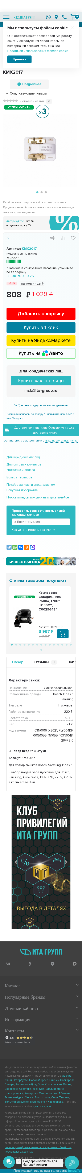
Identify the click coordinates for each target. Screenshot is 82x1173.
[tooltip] (8, 964)
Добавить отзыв (32, 101)
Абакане (64, 1093)
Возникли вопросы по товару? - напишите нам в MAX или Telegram (40, 416)
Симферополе (48, 1093)
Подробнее (31, 84)
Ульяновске (37, 1102)
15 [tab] (70, 644)
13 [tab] (62, 644)
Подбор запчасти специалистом (31, 485)
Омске (29, 1097)
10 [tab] (49, 644)
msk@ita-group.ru (40, 390)
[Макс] (32, 547)
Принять (19, 59)
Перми (67, 1084)
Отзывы (44, 662)
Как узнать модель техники (31, 530)
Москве (66, 1075)
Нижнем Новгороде (62, 1080)
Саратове (25, 1089)
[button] (16, 862)
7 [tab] (36, 644)
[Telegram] (9, 547)
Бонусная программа (22, 490)
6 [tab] (32, 644)
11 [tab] (53, 644)
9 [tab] (45, 644)
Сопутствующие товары (28, 93)
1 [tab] (36, 192)
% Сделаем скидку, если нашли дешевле (40, 405)
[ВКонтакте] (20, 547)
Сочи (54, 1097)
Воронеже (11, 1089)
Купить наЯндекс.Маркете (41, 340)
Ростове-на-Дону (26, 1084)
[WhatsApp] (14, 547)
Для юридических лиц (40, 371)
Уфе (41, 1084)
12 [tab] (57, 644)
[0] (73, 17)
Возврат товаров (19, 477)
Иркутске (23, 1102)
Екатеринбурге (14, 1097)
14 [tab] (66, 644)
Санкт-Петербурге (16, 1080)
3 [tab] (45, 192)
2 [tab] (41, 192)
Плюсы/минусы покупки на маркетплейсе (38, 497)
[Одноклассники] (26, 547)
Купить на (41, 353)
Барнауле (38, 1089)
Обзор (18, 662)
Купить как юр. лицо (41, 381)
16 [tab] (41, 649)
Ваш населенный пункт (61, 440)
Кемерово (31, 1093)
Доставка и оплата (21, 470)
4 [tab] (24, 644)
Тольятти (10, 1102)
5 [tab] (28, 644)
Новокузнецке (14, 1093)
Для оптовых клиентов (24, 464)
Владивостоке (55, 1089)
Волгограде (42, 1097)
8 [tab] (41, 644)
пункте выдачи (42, 1106)
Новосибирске (38, 1080)
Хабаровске (55, 1102)
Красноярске (53, 1084)
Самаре (9, 1084)
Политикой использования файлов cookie (38, 51)
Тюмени (64, 1097)
